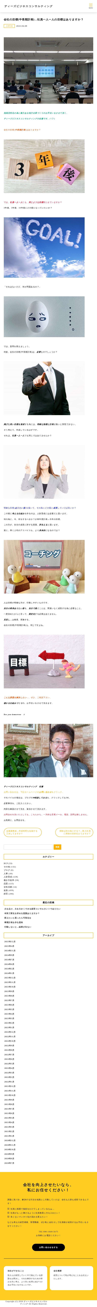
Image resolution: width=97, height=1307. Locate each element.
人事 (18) (8, 874)
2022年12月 (10, 1032)
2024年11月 (10, 951)
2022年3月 (9, 1073)
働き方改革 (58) (11, 880)
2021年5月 (9, 1118)
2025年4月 (9, 946)
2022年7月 (9, 1055)
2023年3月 (9, 1018)
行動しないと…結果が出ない (17, 927)
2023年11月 (10, 982)
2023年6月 (9, 1005)
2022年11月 (10, 1037)
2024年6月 (9, 964)
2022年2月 (9, 1077)
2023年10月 (10, 987)
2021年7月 (9, 1109)
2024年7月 (9, 960)
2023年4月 (9, 1014)
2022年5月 (9, 1064)
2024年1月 (9, 973)
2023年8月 (9, 996)
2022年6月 (9, 1059)
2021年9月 (9, 1100)
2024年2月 (9, 969)
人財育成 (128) (11, 877)
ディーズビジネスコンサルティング (28, 6)
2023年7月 (9, 1000)
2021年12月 (10, 1086)
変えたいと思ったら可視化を (17, 918)
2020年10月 (10, 1150)
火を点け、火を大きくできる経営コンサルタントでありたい (32, 909)
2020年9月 (9, 1154)
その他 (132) (10, 867)
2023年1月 (9, 1027)
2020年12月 (10, 1140)
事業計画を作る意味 (13, 922)
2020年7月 (9, 1163)
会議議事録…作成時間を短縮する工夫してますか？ (22, 832)
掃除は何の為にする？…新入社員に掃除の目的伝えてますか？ (75, 832)
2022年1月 (9, 1082)
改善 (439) (9, 890)
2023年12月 (10, 978)
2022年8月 (9, 1050)
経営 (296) (9, 894)
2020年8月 (9, 1159)
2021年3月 (9, 1127)
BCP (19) (8, 863)
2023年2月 (9, 1023)
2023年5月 (9, 1009)
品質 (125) (9, 884)
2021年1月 (9, 1136)
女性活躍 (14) (10, 887)
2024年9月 (9, 955)
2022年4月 (9, 1068)
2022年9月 (9, 1046)
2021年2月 (9, 1131)
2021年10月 (10, 1095)
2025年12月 (10, 942)
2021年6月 (9, 1113)
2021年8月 (9, 1104)
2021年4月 (9, 1122)
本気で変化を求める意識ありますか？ (22, 913)
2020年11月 (10, 1145)
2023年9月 (9, 991)
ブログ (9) (9, 870)
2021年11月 (10, 1091)
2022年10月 (10, 1041)
